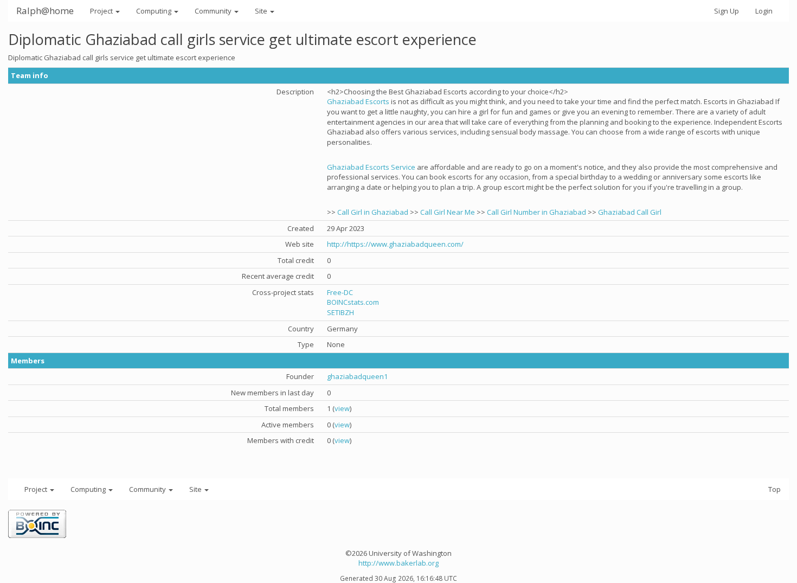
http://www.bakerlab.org (398, 563)
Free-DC (340, 292)
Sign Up (726, 11)
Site (262, 11)
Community (214, 11)
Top (774, 489)
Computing (154, 11)
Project (102, 11)
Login (764, 11)
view (342, 408)
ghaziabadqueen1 (357, 376)
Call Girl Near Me (447, 212)
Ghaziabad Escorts (358, 101)
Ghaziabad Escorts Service (371, 167)
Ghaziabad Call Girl (629, 212)
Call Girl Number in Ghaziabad (536, 212)
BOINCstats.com (353, 302)
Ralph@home (45, 10)
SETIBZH (340, 312)
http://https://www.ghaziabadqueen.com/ (395, 244)
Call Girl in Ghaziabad (372, 212)
